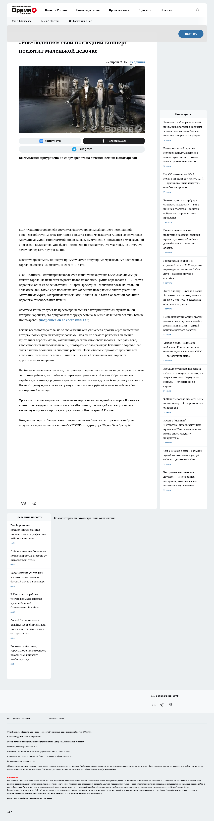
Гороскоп (144, 10)
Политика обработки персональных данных (29, 798)
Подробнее (110, 769)
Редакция (137, 62)
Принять (191, 33)
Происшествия (119, 10)
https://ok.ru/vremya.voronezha (44, 790)
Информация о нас (80, 21)
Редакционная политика (18, 718)
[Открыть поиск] (197, 10)
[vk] (24, 503)
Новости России (56, 10)
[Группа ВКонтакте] (50, 141)
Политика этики (56, 718)
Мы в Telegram (50, 21)
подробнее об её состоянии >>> (64, 320)
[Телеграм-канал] (82, 149)
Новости (166, 10)
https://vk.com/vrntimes (18, 790)
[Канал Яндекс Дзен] (114, 141)
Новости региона (88, 10)
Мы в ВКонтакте (22, 21)
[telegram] (35, 503)
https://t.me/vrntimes (179, 787)
